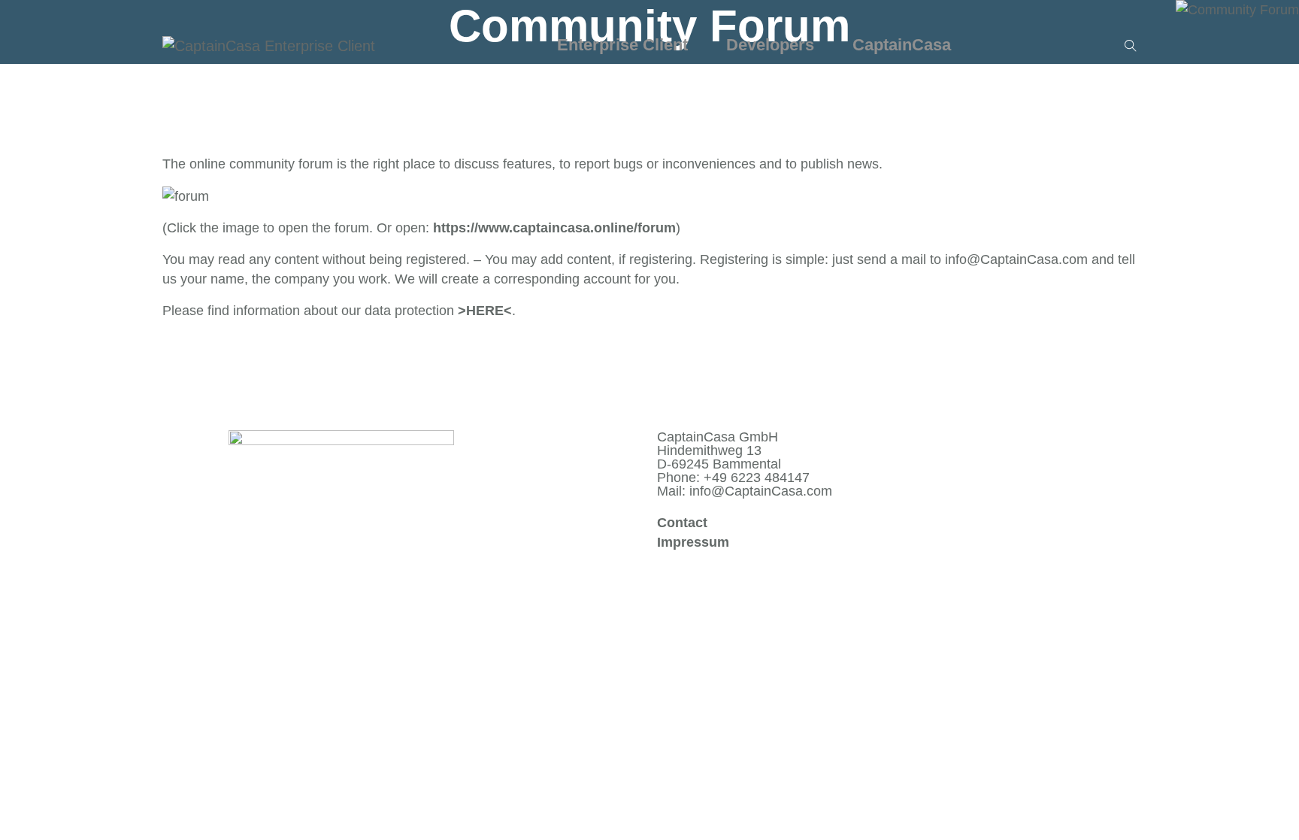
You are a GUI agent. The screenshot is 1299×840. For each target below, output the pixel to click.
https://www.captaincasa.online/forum (554, 227)
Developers (772, 44)
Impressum (693, 542)
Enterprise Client (624, 44)
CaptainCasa (903, 44)
